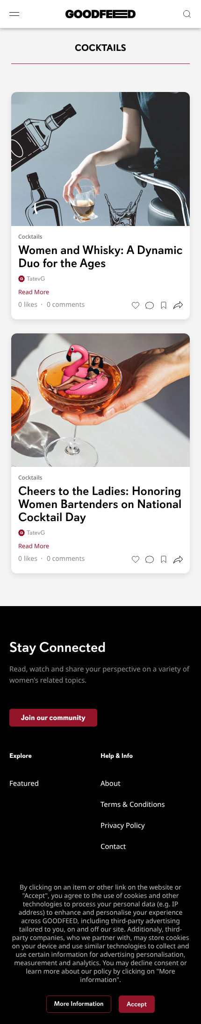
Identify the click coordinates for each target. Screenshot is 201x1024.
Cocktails (30, 236)
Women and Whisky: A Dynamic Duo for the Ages (100, 257)
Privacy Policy (122, 825)
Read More (33, 292)
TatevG (36, 278)
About (110, 783)
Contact (113, 846)
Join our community (53, 717)
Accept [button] (137, 1004)
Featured (24, 783)
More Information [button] (79, 1004)
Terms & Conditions (132, 804)
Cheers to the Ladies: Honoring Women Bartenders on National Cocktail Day (99, 504)
